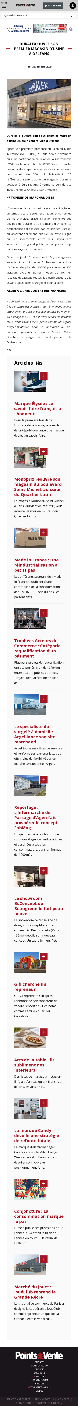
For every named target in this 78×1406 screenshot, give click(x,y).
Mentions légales (18, 1399)
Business (39, 1362)
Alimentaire (40, 1376)
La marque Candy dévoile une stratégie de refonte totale (36, 1135)
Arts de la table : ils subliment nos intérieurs (34, 1065)
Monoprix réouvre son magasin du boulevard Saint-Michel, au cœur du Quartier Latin (38, 486)
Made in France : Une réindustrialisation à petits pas (36, 565)
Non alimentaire (39, 1380)
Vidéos (39, 1391)
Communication (39, 1365)
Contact (63, 1399)
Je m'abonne (53, 5)
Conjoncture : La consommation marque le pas (39, 1216)
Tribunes (39, 1383)
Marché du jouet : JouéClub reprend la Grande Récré (35, 1292)
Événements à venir (39, 1387)
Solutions (39, 1373)
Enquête (39, 1369)
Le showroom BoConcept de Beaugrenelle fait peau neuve (38, 905)
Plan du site (24, 1403)
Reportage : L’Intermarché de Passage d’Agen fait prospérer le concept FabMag (36, 817)
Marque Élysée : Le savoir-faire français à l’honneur (37, 408)
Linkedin (56, 1403)
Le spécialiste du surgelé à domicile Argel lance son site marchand (34, 734)
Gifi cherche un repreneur (30, 986)
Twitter (41, 1403)
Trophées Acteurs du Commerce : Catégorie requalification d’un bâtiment (37, 648)
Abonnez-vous (44, 1399)
